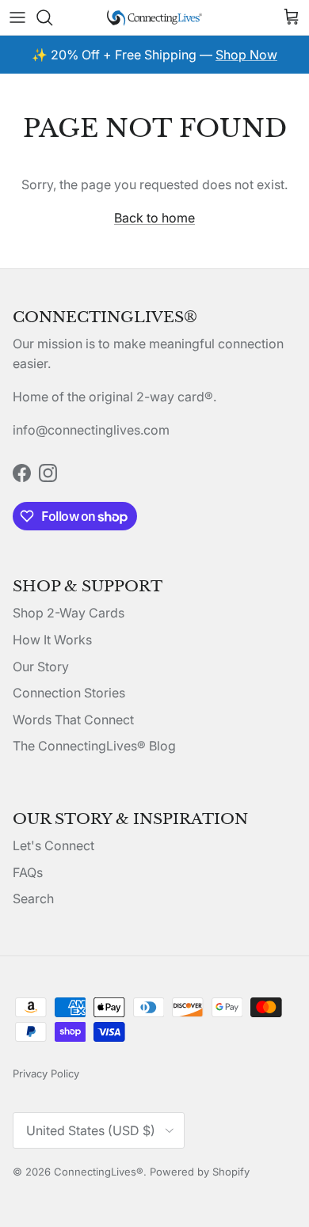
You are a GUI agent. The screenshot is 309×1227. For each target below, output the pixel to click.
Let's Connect (53, 845)
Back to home (154, 218)
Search (33, 898)
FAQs (28, 872)
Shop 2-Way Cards (68, 613)
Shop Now (246, 55)
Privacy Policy (46, 1073)
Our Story (41, 666)
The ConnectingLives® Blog (94, 746)
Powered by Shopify (200, 1171)
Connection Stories (69, 693)
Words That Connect (73, 719)
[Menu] (17, 17)
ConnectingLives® (98, 1171)
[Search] (52, 17)
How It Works (52, 640)
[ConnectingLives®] (154, 17)
